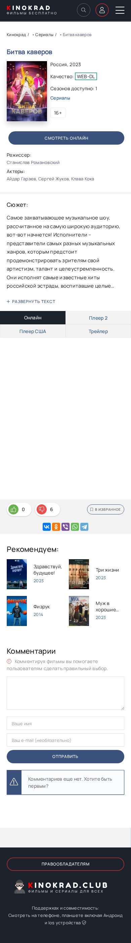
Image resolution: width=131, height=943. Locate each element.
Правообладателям (66, 864)
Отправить (65, 756)
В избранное (108, 509)
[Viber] (65, 527)
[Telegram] (84, 527)
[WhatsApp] (75, 527)
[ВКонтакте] (47, 527)
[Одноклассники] (56, 527)
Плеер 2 (98, 318)
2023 (75, 64)
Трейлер (98, 331)
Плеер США (32, 331)
